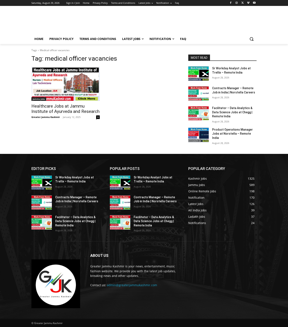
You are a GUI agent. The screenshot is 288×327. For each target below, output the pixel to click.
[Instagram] (236, 3)
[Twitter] (242, 3)
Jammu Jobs (39, 98)
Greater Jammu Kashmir (45, 117)
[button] (251, 39)
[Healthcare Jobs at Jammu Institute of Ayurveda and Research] (65, 84)
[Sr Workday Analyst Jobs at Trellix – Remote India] (198, 73)
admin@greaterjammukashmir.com (132, 285)
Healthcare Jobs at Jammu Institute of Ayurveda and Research (65, 109)
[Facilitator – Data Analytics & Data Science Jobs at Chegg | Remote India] (198, 113)
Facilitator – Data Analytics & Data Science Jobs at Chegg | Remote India (232, 112)
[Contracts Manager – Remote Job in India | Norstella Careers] (198, 93)
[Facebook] (230, 3)
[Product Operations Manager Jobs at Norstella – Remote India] (198, 135)
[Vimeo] (248, 3)
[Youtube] (254, 3)
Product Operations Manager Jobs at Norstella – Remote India (232, 134)
